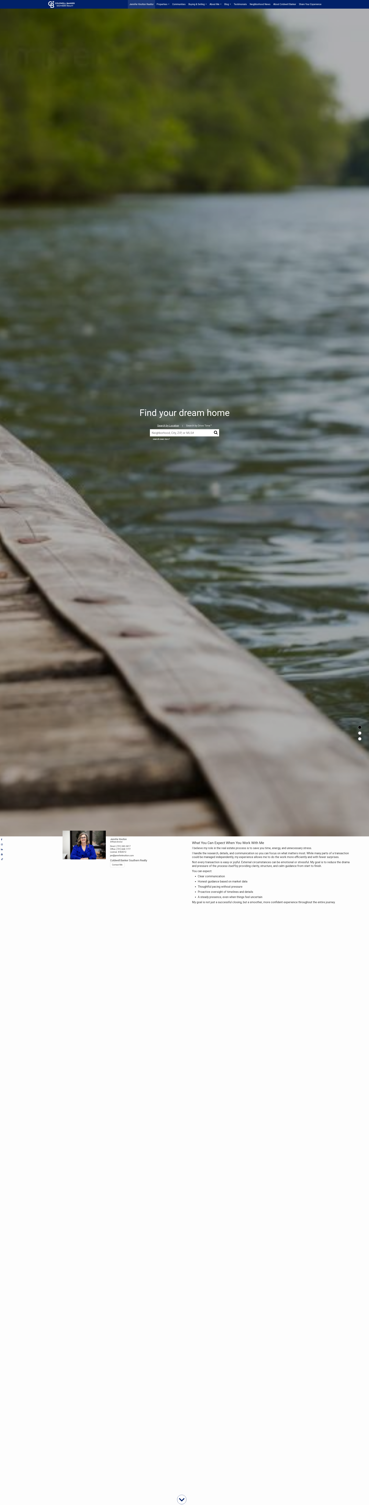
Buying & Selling (197, 6)
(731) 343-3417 (123, 846)
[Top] (360, 727)
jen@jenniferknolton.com (122, 855)
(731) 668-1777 (123, 849)
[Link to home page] (63, 4)
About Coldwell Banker (284, 4)
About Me (216, 6)
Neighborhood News (260, 4)
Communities (179, 4)
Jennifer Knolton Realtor (141, 4)
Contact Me (117, 865)
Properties (163, 6)
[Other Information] (360, 739)
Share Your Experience (310, 4)
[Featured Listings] (360, 733)
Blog (228, 6)
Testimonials (240, 4)
